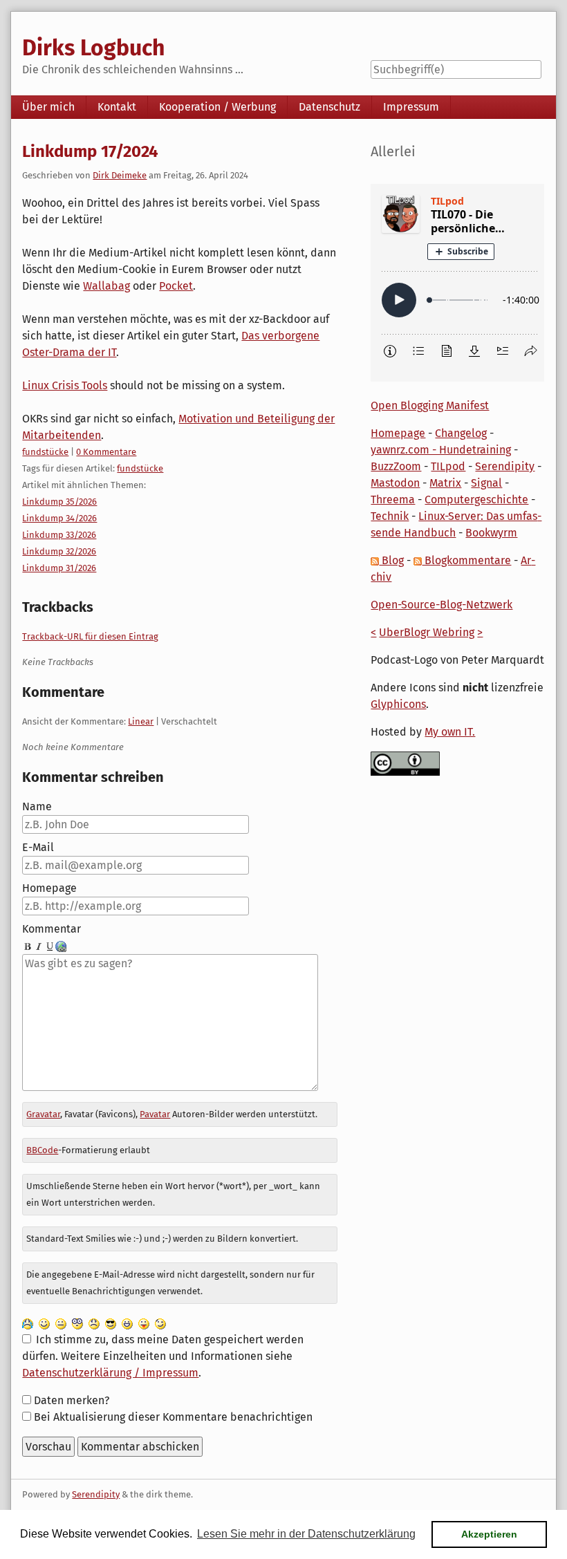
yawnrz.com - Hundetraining (441, 449)
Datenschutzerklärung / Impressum (110, 1372)
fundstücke (45, 452)
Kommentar (51, 928)
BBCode (42, 1150)
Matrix (445, 482)
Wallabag (106, 285)
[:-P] (143, 1322)
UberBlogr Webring (426, 632)
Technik (390, 516)
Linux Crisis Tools (64, 385)
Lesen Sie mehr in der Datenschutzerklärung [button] (306, 1534)
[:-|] (60, 1322)
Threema (393, 499)
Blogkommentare (466, 560)
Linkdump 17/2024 (90, 151)
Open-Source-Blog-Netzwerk (441, 604)
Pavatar (155, 1114)
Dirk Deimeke (120, 175)
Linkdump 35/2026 (59, 501)
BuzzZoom (396, 466)
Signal (486, 482)
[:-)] (44, 1322)
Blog (391, 560)
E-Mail (38, 847)
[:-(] (94, 1322)
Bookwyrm (491, 532)
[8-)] (110, 1322)
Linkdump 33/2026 (59, 535)
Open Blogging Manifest (430, 405)
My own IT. (450, 731)
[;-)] (160, 1322)
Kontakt (116, 106)
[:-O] (77, 1322)
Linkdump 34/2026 (59, 518)
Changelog (461, 433)
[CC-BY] (405, 762)
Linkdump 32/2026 (59, 551)
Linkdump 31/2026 (59, 568)
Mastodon (395, 482)
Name (37, 806)
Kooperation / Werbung (217, 106)
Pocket (176, 285)
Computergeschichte (476, 499)
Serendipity (505, 466)
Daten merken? (71, 1400)
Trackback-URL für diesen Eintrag (90, 636)
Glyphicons (398, 704)
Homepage (49, 888)
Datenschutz (329, 106)
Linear (141, 721)
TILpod (448, 466)
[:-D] (127, 1322)
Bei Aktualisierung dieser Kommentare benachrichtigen (173, 1416)
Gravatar (43, 1114)
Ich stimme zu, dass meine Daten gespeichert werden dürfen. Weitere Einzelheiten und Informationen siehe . (162, 1356)
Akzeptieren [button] (489, 1534)
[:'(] (27, 1322)
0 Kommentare (106, 452)
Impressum (411, 106)
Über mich (48, 106)
